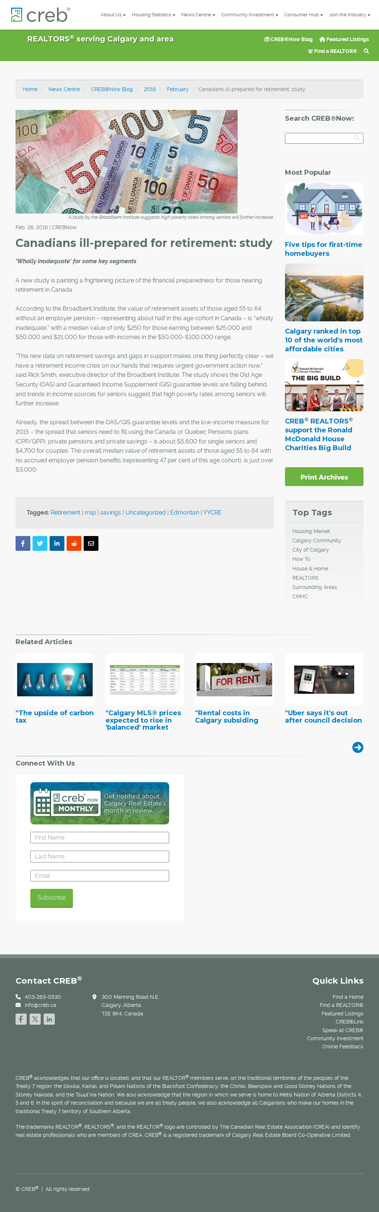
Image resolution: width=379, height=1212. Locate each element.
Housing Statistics (151, 14)
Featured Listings (347, 39)
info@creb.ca (40, 1005)
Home (30, 89)
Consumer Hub (301, 14)
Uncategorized (145, 512)
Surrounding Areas (314, 587)
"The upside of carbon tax (55, 717)
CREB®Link (349, 1022)
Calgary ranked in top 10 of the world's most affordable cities (324, 340)
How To (301, 559)
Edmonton (184, 512)
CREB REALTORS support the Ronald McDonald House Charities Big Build (319, 434)
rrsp (90, 512)
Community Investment (247, 14)
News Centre (196, 14)
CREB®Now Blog (291, 39)
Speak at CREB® (342, 1030)
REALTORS (305, 578)
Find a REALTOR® (335, 51)
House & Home (310, 569)
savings (110, 512)
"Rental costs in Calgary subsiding (226, 717)
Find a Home (348, 997)
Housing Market (311, 531)
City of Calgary (310, 550)
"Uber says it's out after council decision (323, 717)
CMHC (300, 596)
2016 (150, 89)
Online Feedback (342, 1046)
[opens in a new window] (324, 476)
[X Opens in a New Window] (35, 1018)
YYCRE (212, 512)
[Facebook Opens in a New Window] (21, 1018)
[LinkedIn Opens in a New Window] (49, 1018)
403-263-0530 (43, 997)
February (178, 89)
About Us (111, 14)
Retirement (65, 512)
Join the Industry (347, 14)
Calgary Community (316, 540)
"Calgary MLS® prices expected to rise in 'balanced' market (143, 720)
